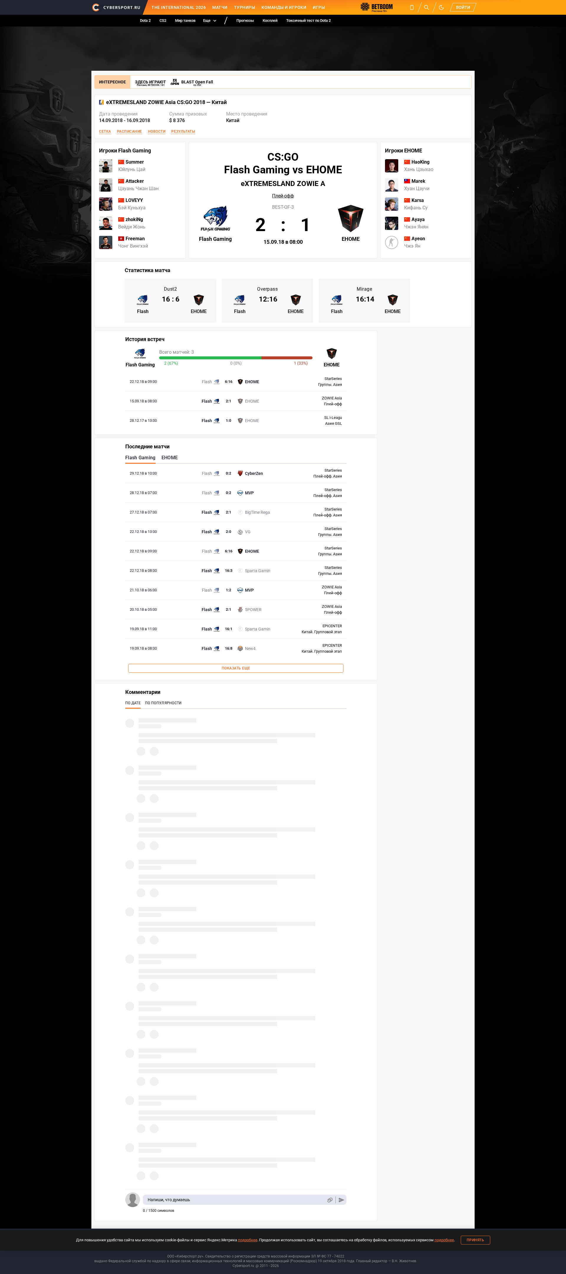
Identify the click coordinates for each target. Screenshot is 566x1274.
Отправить (341, 1199)
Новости (157, 131)
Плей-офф (283, 196)
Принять (475, 1240)
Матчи (220, 7)
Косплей (270, 20)
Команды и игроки (283, 7)
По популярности (163, 703)
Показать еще (236, 668)
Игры (319, 7)
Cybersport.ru (243, 1266)
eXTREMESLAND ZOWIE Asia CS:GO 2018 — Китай (166, 102)
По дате (133, 703)
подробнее (247, 1240)
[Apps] (411, 7)
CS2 (162, 20)
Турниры (244, 7)
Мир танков (185, 20)
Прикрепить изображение (329, 1199)
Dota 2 (145, 20)
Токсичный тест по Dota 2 (308, 20)
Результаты (183, 131)
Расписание (129, 131)
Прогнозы (245, 20)
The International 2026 (179, 7)
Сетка (105, 131)
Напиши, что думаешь (169, 1199)
